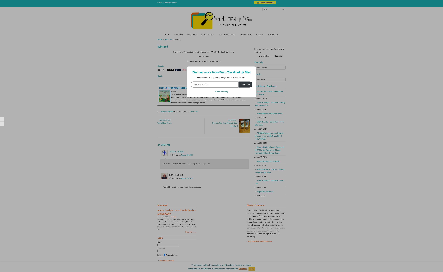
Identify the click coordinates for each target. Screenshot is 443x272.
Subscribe (245, 84)
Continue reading (221, 92)
